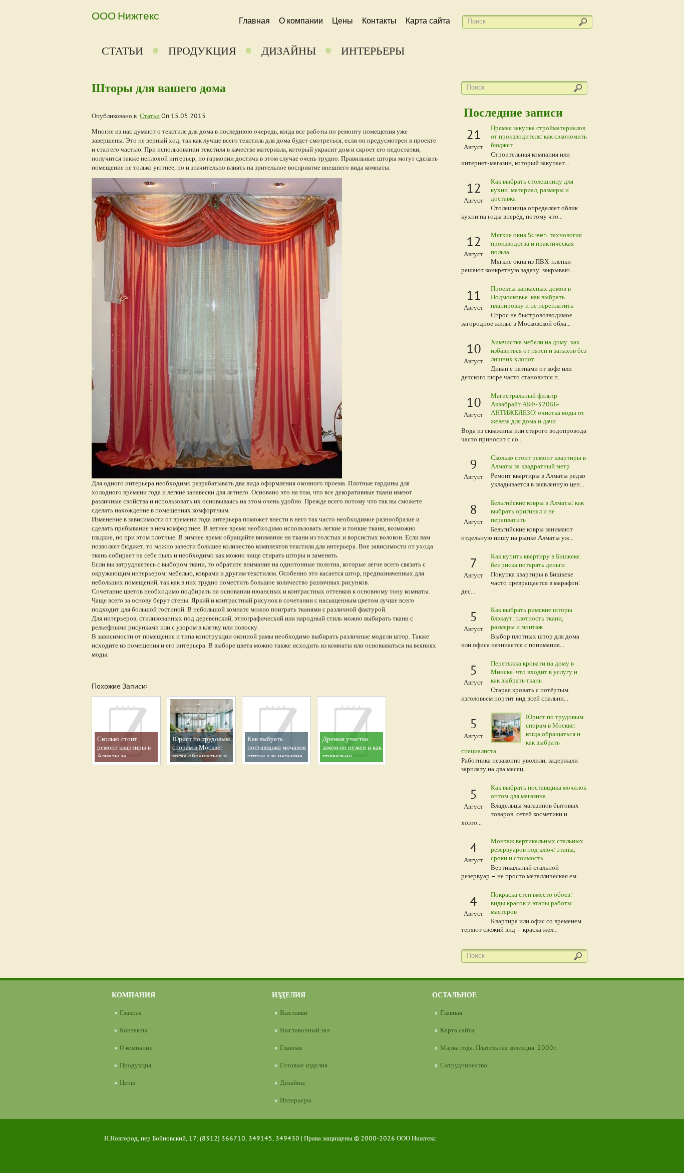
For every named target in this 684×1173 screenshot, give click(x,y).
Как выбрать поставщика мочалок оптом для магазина (538, 791)
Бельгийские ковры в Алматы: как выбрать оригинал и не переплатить (537, 510)
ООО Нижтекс (125, 15)
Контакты (379, 21)
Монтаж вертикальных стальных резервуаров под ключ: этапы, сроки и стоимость (537, 849)
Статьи (122, 51)
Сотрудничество (463, 1065)
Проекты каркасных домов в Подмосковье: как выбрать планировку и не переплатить (532, 296)
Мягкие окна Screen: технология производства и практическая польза (536, 243)
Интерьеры (373, 51)
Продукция (202, 51)
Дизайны (288, 51)
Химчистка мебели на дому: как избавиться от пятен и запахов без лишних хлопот (538, 350)
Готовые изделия (303, 1065)
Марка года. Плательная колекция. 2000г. (498, 1047)
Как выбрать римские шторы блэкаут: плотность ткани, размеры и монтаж (531, 618)
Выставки (293, 1012)
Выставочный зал (304, 1030)
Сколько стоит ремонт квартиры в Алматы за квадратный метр (538, 461)
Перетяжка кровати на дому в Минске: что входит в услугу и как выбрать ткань (534, 671)
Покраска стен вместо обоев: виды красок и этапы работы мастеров (531, 902)
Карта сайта (428, 21)
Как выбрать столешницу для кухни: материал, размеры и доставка (532, 189)
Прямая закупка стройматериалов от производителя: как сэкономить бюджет (539, 136)
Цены (342, 21)
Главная (254, 21)
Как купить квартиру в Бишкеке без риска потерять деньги (535, 560)
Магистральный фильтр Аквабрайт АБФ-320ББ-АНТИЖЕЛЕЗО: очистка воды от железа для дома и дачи (537, 408)
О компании (301, 21)
